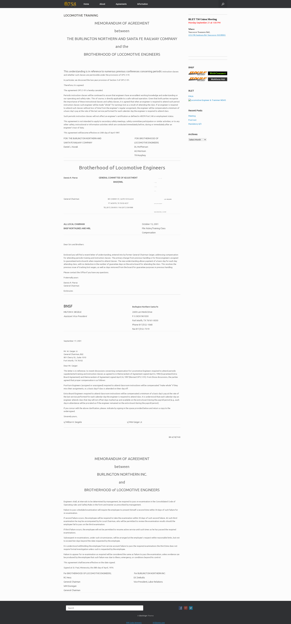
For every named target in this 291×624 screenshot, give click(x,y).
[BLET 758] (70, 4)
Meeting (192, 116)
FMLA (190, 96)
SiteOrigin (143, 616)
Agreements (121, 4)
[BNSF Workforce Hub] (207, 80)
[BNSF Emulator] (207, 75)
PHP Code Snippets (134, 623)
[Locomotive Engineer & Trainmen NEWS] (207, 100)
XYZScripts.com (159, 623)
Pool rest (192, 120)
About (102, 4)
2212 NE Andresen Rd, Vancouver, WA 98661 (207, 35)
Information (142, 4)
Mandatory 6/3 (194, 124)
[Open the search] (222, 4)
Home (86, 4)
